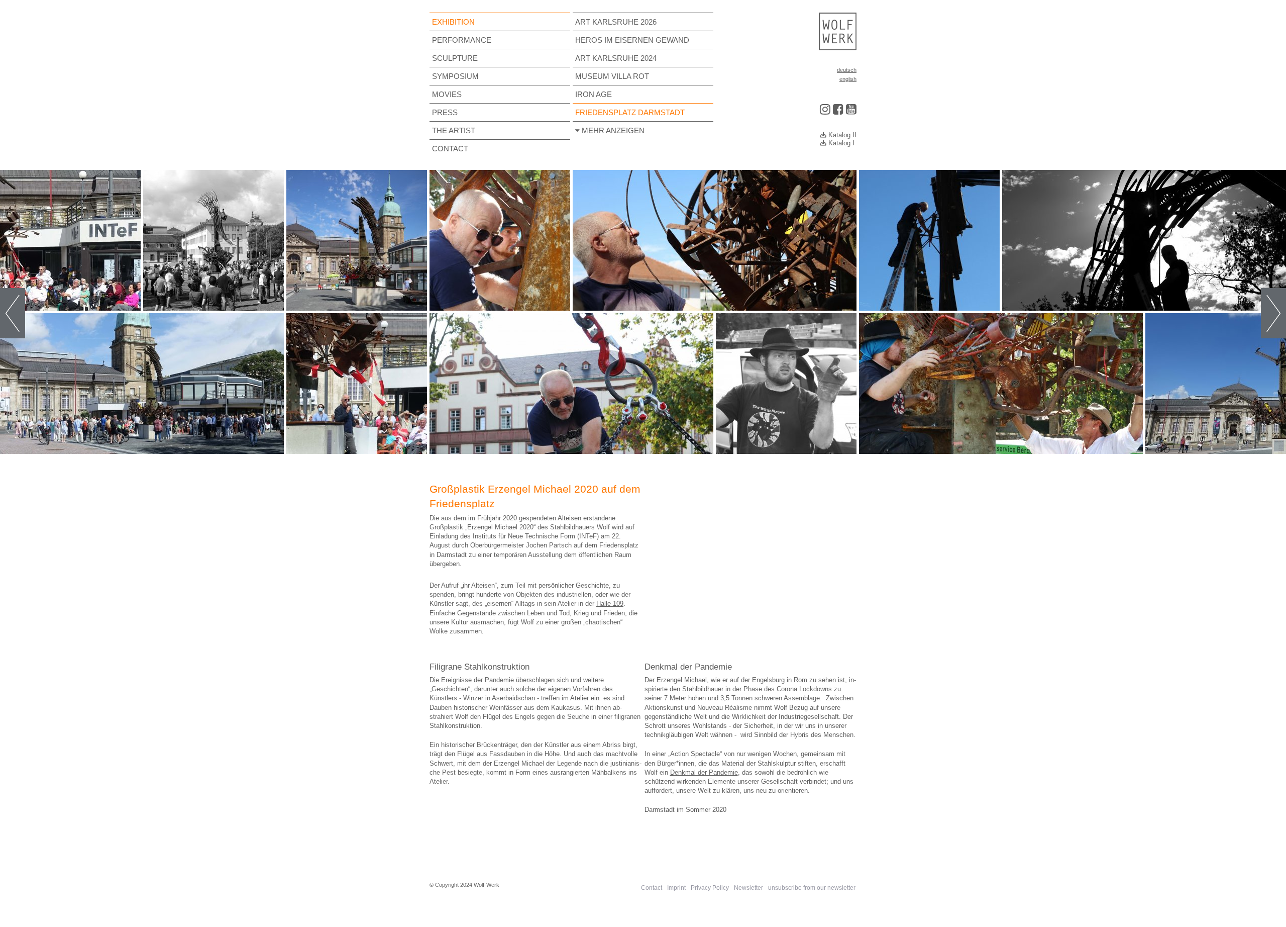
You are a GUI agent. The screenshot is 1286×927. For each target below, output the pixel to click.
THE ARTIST (453, 130)
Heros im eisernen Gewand (632, 40)
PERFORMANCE (461, 40)
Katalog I (840, 143)
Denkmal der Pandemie (704, 772)
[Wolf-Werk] (838, 31)
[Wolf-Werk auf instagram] (825, 107)
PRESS (445, 112)
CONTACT (450, 148)
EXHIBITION (453, 22)
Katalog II (841, 135)
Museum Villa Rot (612, 76)
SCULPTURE (455, 58)
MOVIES (447, 94)
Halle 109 (609, 603)
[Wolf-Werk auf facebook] (838, 107)
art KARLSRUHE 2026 (616, 22)
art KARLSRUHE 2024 (616, 58)
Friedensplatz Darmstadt (630, 112)
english (847, 79)
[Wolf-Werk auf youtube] (851, 107)
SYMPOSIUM (455, 76)
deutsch (846, 70)
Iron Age (593, 94)
